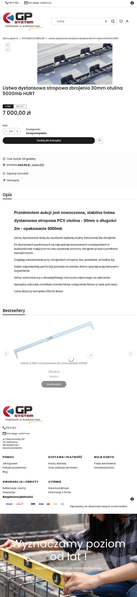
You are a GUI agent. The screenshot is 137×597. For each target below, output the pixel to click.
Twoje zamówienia (105, 463)
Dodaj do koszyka (49, 140)
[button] (113, 21)
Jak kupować (10, 463)
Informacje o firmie (59, 492)
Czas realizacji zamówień (62, 467)
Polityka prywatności (14, 467)
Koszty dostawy (57, 463)
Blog (5, 471)
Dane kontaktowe (58, 488)
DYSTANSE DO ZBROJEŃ (33, 38)
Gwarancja (9, 492)
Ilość (5, 125)
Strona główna (10, 38)
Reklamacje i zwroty (14, 488)
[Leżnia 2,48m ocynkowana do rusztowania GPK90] (54, 340)
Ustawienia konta (104, 467)
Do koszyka (54, 384)
